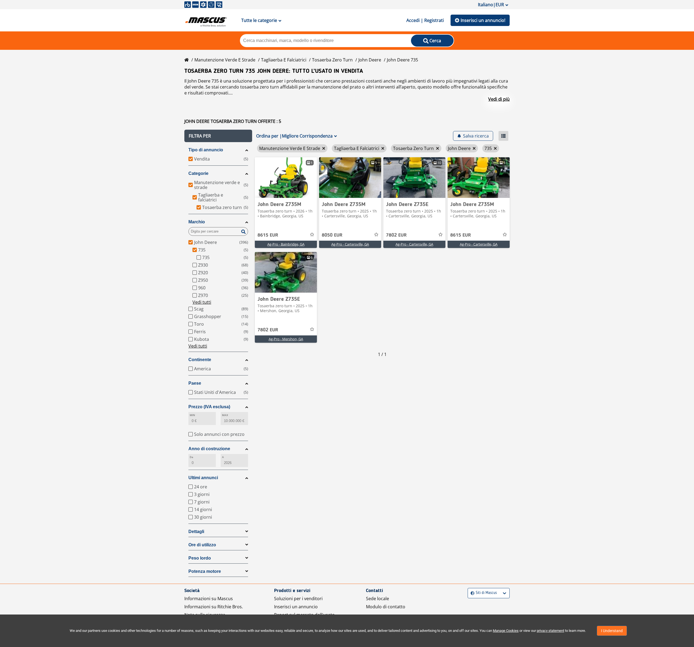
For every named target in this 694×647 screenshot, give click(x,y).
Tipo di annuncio (205, 150)
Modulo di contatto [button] (385, 607)
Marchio (196, 222)
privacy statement (550, 631)
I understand (612, 631)
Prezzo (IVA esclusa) (209, 406)
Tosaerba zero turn (332, 60)
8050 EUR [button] (332, 235)
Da (191, 457)
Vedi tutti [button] (201, 302)
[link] (286, 177)
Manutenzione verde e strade (224, 60)
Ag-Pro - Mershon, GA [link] (286, 338)
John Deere (369, 60)
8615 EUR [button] (268, 235)
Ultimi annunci (203, 477)
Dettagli (196, 531)
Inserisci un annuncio (296, 607)
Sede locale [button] (377, 599)
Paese (194, 383)
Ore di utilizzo (202, 545)
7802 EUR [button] (396, 235)
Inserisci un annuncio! (483, 20)
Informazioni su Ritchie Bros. (213, 607)
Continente (199, 359)
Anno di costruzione (209, 448)
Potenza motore (204, 571)
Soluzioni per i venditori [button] (298, 599)
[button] (218, 136)
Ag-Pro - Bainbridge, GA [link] (285, 244)
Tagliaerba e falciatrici (283, 60)
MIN (192, 415)
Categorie (198, 173)
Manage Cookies (506, 631)
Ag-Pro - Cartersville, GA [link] (350, 244)
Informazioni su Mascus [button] (208, 599)
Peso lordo (199, 558)
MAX (225, 415)
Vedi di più (499, 99)
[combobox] (471, 593)
